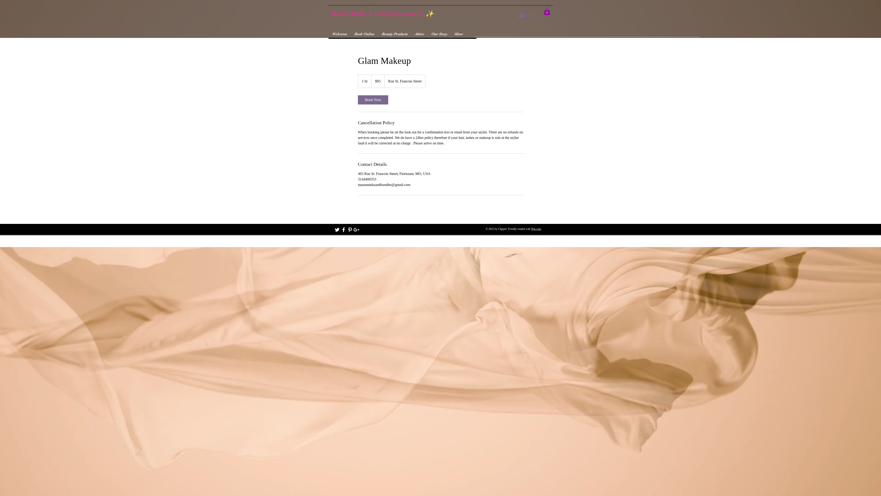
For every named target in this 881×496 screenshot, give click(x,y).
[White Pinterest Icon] (350, 230)
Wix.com (536, 229)
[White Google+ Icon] (356, 230)
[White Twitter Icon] (337, 230)
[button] (547, 11)
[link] (373, 99)
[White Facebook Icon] (343, 230)
